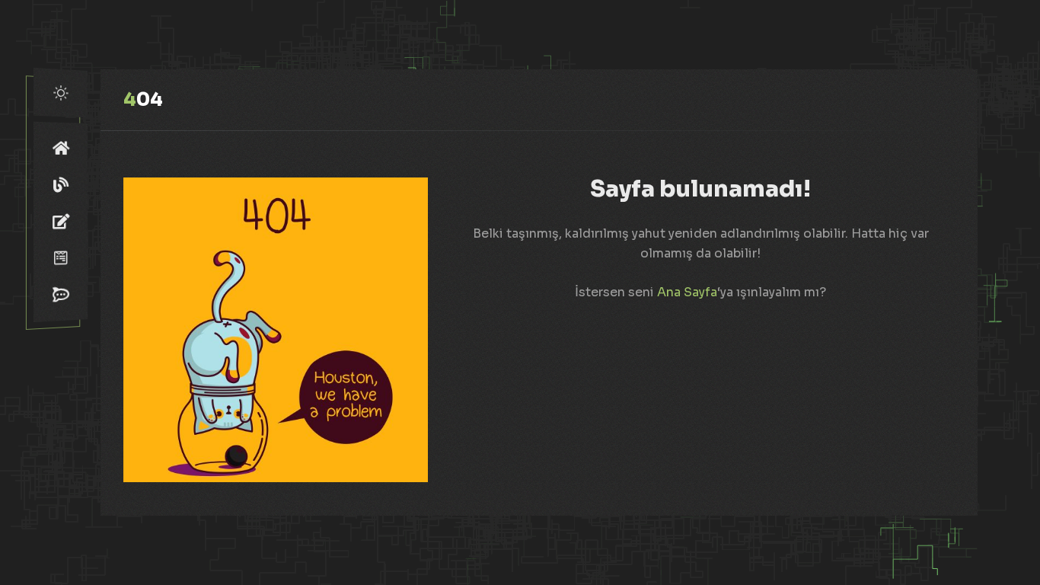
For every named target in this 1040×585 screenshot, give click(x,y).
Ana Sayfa (687, 292)
